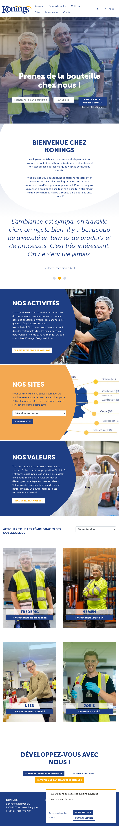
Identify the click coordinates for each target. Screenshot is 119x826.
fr (110, 9)
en (106, 9)
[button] (54, 278)
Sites (37, 12)
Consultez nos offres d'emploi (43, 773)
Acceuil (39, 6)
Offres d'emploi (57, 6)
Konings (12, 800)
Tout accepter (84, 818)
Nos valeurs (51, 12)
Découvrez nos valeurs (28, 500)
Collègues (76, 6)
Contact (67, 12)
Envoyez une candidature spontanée (59, 780)
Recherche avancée (93, 107)
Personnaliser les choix (57, 815)
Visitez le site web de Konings (32, 350)
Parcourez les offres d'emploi (92, 101)
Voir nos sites (22, 421)
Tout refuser (83, 812)
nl (113, 9)
